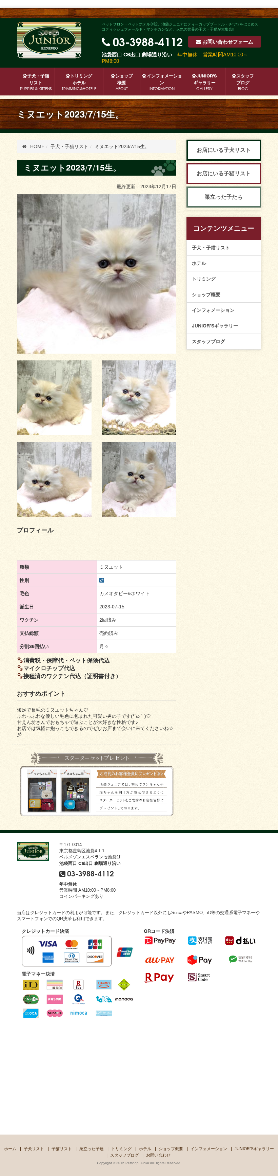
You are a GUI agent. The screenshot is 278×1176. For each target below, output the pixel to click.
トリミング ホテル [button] (79, 82)
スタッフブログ (245, 82)
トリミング (204, 279)
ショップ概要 (124, 82)
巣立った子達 (91, 1148)
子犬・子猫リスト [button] (36, 82)
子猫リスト (62, 1148)
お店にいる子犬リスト (224, 150)
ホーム (10, 1148)
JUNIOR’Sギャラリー (205, 82)
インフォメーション (164, 82)
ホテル (199, 263)
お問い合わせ (227, 42)
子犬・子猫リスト (211, 247)
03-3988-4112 (148, 41)
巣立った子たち (224, 197)
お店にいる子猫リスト (224, 173)
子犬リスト (34, 1148)
